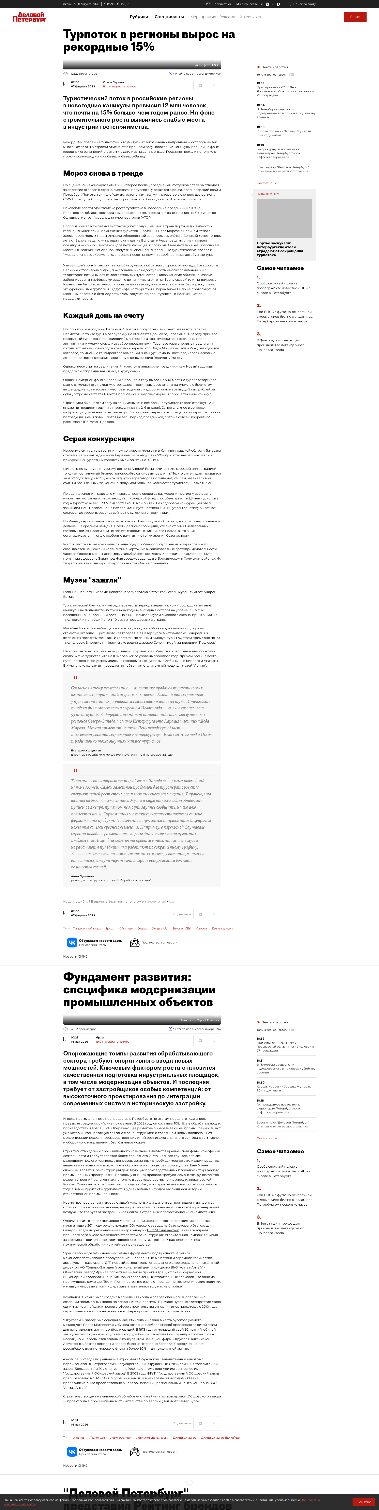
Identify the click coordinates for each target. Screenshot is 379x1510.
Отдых (142, 928)
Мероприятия (203, 17)
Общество (126, 928)
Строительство (120, 1437)
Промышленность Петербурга (220, 1437)
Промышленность (184, 1437)
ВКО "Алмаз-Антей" (163, 1230)
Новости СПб (181, 928)
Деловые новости (222, 928)
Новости (201, 928)
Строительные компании (152, 1437)
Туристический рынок (87, 928)
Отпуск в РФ (160, 928)
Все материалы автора (119, 86)
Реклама (227, 17)
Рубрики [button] (139, 16)
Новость (78, 1437)
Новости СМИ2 (75, 956)
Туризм (110, 928)
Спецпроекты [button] (170, 16)
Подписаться (221, 4)
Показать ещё (267, 183)
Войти (355, 17)
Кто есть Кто (249, 17)
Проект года (97, 1437)
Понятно (364, 1502)
